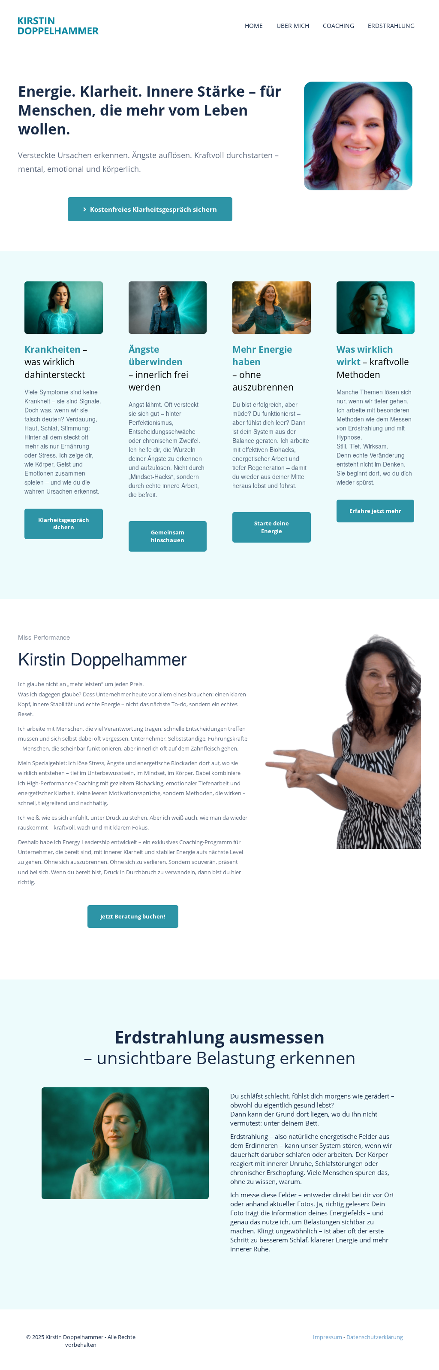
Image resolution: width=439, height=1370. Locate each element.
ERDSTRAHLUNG (391, 25)
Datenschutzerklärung (374, 1337)
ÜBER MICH (293, 25)
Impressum (327, 1337)
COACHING (338, 25)
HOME (254, 25)
